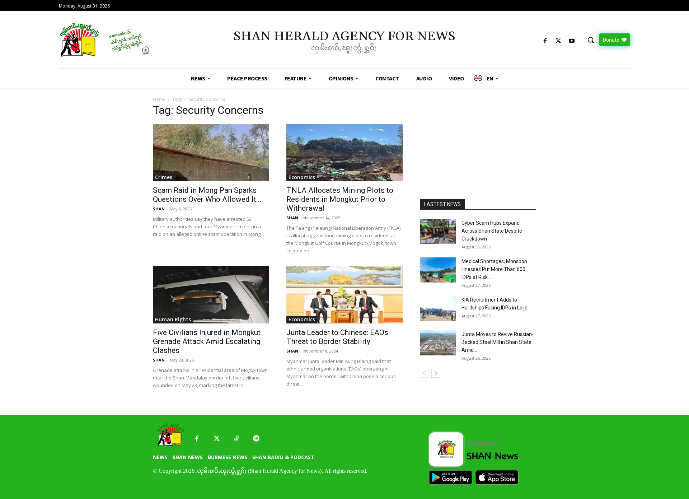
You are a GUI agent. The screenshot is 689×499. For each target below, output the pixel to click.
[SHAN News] (127, 39)
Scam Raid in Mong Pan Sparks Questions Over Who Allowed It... (207, 195)
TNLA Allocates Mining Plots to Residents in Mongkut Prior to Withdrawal (339, 199)
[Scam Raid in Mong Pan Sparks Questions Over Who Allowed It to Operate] (211, 152)
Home (159, 99)
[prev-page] (424, 373)
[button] (590, 39)
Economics (302, 177)
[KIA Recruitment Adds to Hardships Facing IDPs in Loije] (438, 308)
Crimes (163, 177)
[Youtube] (572, 41)
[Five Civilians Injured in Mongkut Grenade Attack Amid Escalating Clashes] (211, 294)
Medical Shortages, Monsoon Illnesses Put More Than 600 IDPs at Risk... (494, 269)
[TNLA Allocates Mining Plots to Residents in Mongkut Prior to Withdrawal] (344, 152)
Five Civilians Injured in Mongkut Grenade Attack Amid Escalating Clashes (207, 341)
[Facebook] (545, 41)
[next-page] (435, 373)
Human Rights (173, 319)
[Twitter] (216, 439)
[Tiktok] (236, 439)
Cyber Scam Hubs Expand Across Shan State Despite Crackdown (491, 231)
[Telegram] (256, 439)
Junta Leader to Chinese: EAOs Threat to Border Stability (337, 337)
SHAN (159, 208)
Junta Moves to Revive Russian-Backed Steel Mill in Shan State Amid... (497, 342)
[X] (558, 41)
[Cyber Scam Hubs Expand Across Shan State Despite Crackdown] (438, 231)
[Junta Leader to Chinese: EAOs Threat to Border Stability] (344, 294)
